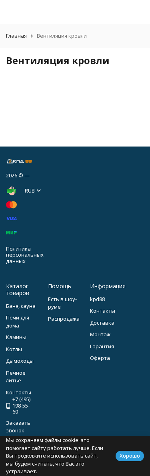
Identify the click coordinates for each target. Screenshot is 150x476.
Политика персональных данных (25, 255)
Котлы (14, 349)
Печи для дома (17, 321)
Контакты (102, 310)
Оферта (100, 358)
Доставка (102, 322)
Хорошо (130, 455)
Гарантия (102, 346)
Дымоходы (20, 360)
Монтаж (100, 334)
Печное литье (16, 376)
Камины (16, 337)
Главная (16, 35)
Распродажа (64, 318)
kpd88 (97, 299)
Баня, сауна (21, 305)
